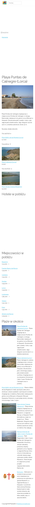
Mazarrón (5, 262)
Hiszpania (5, 37)
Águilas (4, 281)
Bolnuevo (20, 472)
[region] (17, 20)
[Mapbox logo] (4, 33)
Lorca (3, 288)
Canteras (5, 275)
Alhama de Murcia (7, 314)
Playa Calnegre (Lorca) (9, 162)
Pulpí (3, 307)
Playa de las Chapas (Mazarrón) (12, 187)
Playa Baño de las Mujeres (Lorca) (12, 137)
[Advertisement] (17, 56)
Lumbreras (5, 294)
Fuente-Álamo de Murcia (10, 268)
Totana (4, 301)
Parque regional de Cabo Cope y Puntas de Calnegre (24, 434)
